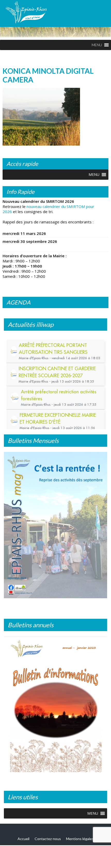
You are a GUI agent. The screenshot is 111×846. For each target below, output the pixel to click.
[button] (97, 45)
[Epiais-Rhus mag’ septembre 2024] (55, 525)
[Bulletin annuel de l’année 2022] (55, 706)
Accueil (23, 839)
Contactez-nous (48, 839)
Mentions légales (80, 839)
